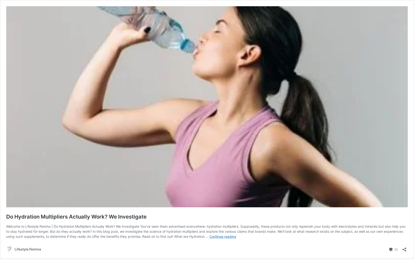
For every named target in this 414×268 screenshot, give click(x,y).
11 (395, 249)
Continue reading (222, 236)
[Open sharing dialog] (404, 248)
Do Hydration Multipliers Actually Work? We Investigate (76, 217)
